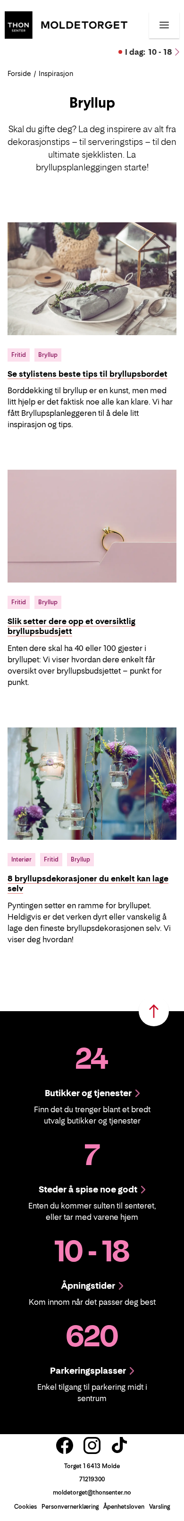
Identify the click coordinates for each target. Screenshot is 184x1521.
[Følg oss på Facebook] (64, 1445)
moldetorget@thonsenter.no (92, 1492)
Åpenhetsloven (123, 1506)
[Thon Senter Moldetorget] (66, 24)
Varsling (159, 1506)
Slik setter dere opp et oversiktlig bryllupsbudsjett (71, 626)
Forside (19, 73)
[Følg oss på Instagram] (92, 1445)
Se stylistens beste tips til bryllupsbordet (87, 374)
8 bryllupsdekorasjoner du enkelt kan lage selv (88, 883)
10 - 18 (148, 52)
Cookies (25, 1506)
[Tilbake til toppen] (154, 1011)
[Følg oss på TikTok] (119, 1445)
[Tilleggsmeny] (164, 25)
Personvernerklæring (70, 1506)
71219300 (92, 1479)
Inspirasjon (56, 73)
